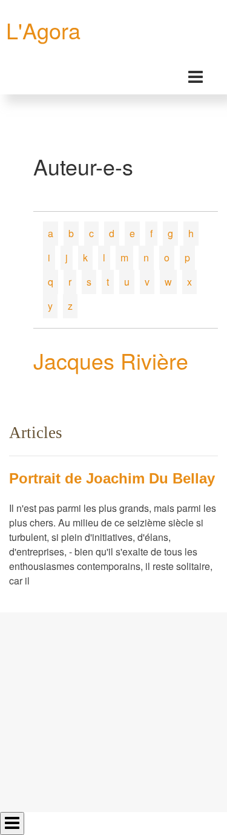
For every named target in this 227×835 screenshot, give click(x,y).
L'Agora (43, 30)
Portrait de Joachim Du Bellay (112, 478)
